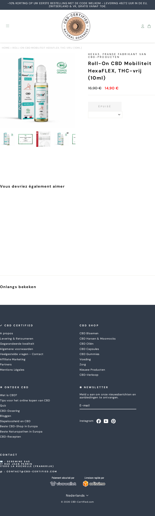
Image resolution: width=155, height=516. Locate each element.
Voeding (85, 359)
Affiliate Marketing (13, 359)
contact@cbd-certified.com (32, 471)
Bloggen (5, 416)
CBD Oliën (87, 343)
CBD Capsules (89, 349)
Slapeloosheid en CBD (15, 421)
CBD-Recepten (10, 436)
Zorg (83, 364)
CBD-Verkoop (89, 374)
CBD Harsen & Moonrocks (98, 338)
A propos (6, 333)
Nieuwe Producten (92, 369)
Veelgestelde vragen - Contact (21, 354)
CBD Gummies (89, 354)
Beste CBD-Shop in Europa (19, 426)
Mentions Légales (12, 369)
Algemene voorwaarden (16, 349)
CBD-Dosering (10, 410)
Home (5, 47)
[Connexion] (143, 26)
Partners (6, 364)
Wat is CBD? (8, 395)
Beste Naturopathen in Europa (21, 431)
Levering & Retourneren (16, 338)
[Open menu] (7, 26)
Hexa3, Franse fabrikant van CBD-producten (117, 56)
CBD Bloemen (89, 333)
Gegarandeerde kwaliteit (17, 343)
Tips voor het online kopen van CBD (25, 400)
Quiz (3, 405)
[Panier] (149, 26)
